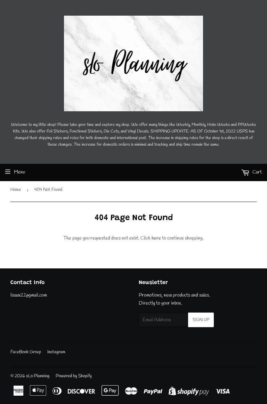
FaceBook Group (25, 352)
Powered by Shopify (74, 376)
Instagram (56, 352)
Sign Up (201, 320)
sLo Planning (37, 376)
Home (15, 190)
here (156, 238)
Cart (256, 172)
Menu (19, 172)
